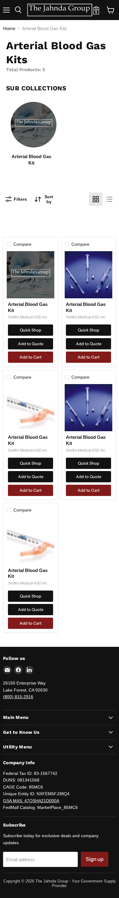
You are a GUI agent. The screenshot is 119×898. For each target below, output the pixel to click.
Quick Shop (30, 330)
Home (9, 28)
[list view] (109, 199)
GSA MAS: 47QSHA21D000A (31, 800)
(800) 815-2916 (18, 696)
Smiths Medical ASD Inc (27, 317)
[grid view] (96, 199)
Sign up (94, 859)
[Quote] (96, 13)
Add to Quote (30, 343)
